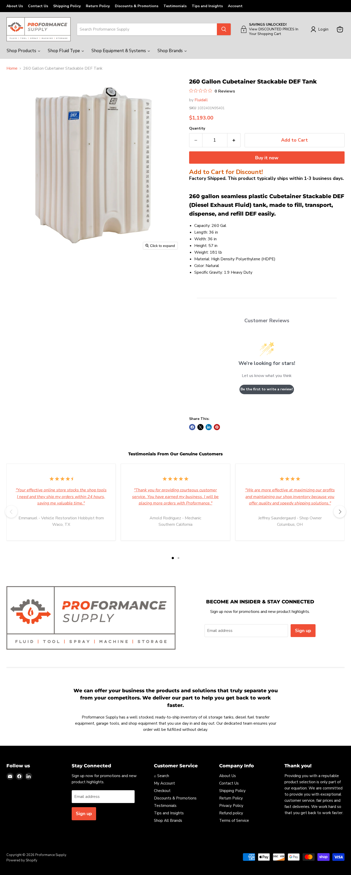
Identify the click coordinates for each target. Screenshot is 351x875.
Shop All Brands (168, 820)
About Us (14, 6)
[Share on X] (200, 427)
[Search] (224, 29)
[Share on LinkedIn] (209, 427)
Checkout (162, 790)
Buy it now (266, 158)
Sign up (303, 631)
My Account (164, 783)
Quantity (197, 128)
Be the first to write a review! (267, 389)
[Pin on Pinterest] (217, 427)
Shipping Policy (67, 6)
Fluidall (201, 100)
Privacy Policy (231, 805)
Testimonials (175, 6)
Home (11, 68)
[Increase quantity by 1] (234, 140)
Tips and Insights (207, 6)
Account (235, 6)
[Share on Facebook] (192, 427)
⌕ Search (161, 775)
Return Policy (98, 6)
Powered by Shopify (21, 860)
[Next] (340, 511)
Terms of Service (234, 820)
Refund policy (231, 813)
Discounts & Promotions (136, 6)
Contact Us (38, 6)
